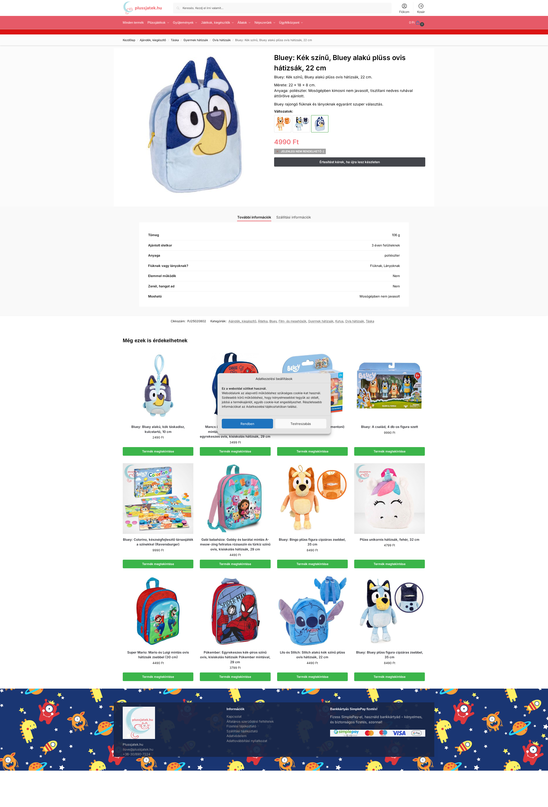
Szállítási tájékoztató (242, 731)
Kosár (421, 12)
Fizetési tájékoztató (241, 726)
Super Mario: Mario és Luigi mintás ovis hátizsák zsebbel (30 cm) (158, 654)
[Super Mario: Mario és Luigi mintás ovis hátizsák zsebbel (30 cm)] (158, 611)
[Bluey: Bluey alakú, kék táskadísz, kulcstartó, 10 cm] (158, 385)
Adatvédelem (237, 736)
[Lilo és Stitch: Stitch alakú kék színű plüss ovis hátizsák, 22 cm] (312, 611)
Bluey (273, 321)
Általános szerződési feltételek (250, 721)
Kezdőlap (129, 40)
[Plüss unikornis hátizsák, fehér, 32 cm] (389, 498)
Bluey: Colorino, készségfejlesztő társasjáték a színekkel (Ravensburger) (158, 542)
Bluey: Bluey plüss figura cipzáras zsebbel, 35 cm (389, 654)
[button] (417, 22)
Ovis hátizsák (222, 40)
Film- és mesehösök (292, 321)
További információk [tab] (254, 217)
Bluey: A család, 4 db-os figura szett (389, 427)
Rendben (247, 423)
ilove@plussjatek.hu (138, 749)
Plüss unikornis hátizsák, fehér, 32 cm (389, 539)
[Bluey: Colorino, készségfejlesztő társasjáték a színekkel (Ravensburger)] (158, 498)
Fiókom (404, 12)
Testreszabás (300, 423)
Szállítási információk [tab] (293, 217)
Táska (175, 40)
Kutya (339, 321)
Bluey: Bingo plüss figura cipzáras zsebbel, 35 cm (312, 542)
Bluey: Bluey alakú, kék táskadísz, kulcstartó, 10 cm (158, 429)
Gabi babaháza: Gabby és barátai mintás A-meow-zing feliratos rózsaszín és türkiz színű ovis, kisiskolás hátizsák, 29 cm (235, 544)
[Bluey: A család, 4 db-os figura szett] (389, 385)
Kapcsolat (234, 716)
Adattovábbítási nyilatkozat (247, 741)
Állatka (263, 321)
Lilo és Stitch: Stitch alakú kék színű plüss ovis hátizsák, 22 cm (312, 654)
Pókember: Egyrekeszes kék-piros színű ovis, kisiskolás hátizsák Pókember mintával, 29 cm (235, 657)
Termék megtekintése (158, 451)
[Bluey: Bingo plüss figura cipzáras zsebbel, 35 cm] (282, 124)
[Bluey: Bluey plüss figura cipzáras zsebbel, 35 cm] (301, 124)
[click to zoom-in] (195, 125)
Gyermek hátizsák (195, 40)
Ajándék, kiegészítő (153, 40)
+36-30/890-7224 (136, 754)
